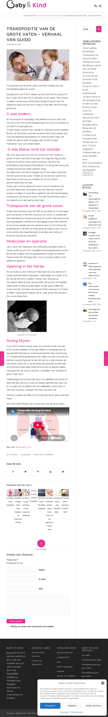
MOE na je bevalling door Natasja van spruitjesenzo (92, 166)
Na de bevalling (14, 44)
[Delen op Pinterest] (38, 471)
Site (41, 588)
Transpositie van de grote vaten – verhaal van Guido (91, 58)
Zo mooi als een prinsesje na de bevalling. (90, 79)
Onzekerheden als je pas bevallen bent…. (91, 156)
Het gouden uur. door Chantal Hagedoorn (90, 145)
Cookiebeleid (64, 712)
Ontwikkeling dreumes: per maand (91, 666)
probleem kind (63, 657)
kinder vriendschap (65, 667)
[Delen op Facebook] (13, 471)
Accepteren (50, 705)
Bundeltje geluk (90, 124)
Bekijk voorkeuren (94, 705)
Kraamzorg (88, 72)
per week (86, 655)
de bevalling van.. (24, 447)
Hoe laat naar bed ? (65, 652)
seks (58, 662)
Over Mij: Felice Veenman (38, 654)
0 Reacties (25, 455)
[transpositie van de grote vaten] (38, 65)
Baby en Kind (21, 713)
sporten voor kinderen (66, 676)
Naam (42, 570)
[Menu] (100, 5)
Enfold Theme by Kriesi (35, 713)
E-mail (42, 579)
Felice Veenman (46, 455)
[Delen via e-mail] (63, 471)
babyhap (60, 671)
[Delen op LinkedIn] (50, 471)
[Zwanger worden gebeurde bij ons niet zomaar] (106, 358)
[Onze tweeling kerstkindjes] (2, 358)
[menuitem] (94, 6)
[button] (102, 683)
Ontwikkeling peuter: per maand (90, 674)
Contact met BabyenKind (37, 662)
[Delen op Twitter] (25, 471)
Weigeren (72, 705)
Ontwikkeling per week (91, 660)
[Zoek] (94, 6)
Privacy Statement (76, 712)
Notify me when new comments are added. (32, 626)
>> (91, 173)
